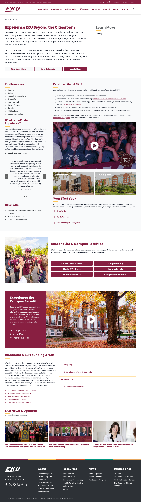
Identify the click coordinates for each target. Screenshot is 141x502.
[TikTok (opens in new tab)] (27, 484)
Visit (108, 2)
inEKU (132, 2)
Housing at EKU (105, 174)
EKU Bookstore (69, 477)
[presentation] (26, 431)
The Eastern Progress (97, 480)
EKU (6, 19)
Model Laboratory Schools (124, 480)
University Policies (45, 482)
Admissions (56, 9)
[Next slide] (44, 176)
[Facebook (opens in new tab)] (6, 484)
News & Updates (95, 474)
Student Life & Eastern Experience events (109, 99)
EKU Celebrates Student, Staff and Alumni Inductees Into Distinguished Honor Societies (25, 446)
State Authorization (46, 488)
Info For (125, 9)
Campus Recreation (65, 174)
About (115, 9)
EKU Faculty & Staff (45, 485)
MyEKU (125, 2)
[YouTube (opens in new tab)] (22, 484)
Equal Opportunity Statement (50, 498)
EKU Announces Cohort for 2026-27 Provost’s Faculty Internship (69, 446)
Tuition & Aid (70, 9)
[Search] (133, 9)
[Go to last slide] (6, 176)
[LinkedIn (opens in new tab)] (18, 484)
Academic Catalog (15, 114)
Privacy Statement (67, 498)
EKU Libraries (68, 474)
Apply (102, 2)
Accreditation (43, 492)
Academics (43, 9)
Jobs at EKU (68, 486)
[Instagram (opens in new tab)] (14, 484)
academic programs (61, 118)
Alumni (106, 9)
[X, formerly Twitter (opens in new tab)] (10, 484)
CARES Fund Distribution (73, 483)
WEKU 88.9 (118, 474)
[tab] (24, 196)
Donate (116, 2)
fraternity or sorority (72, 104)
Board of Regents (45, 474)
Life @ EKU (84, 9)
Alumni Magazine (95, 477)
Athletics (96, 9)
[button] (94, 145)
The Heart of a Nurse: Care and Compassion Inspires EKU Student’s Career (113, 446)
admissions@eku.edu (44, 2)
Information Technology (73, 480)
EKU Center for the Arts (123, 477)
